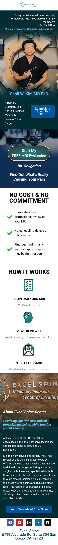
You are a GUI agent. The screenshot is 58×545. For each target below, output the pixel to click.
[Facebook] (10, 522)
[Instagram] (29, 522)
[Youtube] (19, 522)
